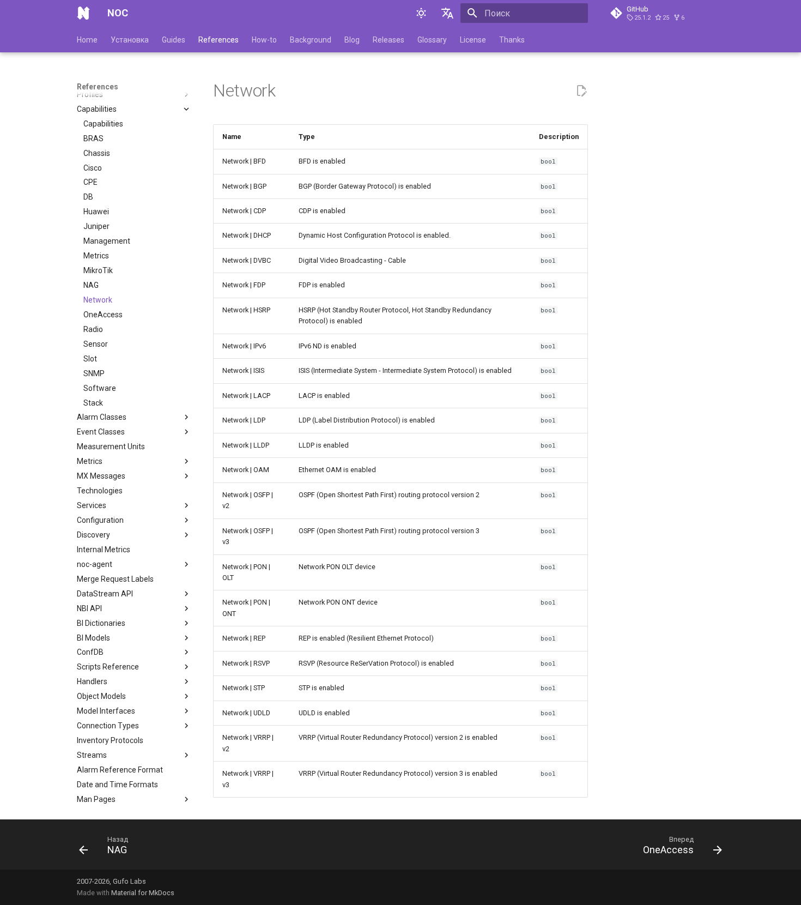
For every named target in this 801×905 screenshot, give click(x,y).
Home (87, 39)
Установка (130, 39)
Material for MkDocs (142, 893)
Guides (173, 39)
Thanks (512, 39)
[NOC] (83, 13)
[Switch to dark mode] (421, 13)
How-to (264, 39)
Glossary (432, 39)
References (218, 39)
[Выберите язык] (447, 13)
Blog (352, 39)
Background (310, 39)
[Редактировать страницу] (581, 91)
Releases (388, 39)
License (473, 39)
